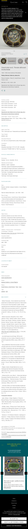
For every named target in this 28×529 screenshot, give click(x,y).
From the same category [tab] (14, 452)
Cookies (14, 505)
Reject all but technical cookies (14, 522)
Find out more (16, 514)
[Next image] (25, 61)
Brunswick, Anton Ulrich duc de (8, 233)
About (14, 498)
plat (7, 291)
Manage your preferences (14, 525)
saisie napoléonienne (6, 277)
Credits (14, 507)
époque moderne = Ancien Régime (9, 282)
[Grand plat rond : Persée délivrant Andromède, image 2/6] (12, 61)
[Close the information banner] (26, 12)
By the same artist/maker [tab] (14, 450)
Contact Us (14, 500)
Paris (17, 287)
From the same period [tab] (14, 451)
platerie (3, 291)
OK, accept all (14, 518)
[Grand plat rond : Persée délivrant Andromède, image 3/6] (20, 61)
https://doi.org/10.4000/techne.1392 (10, 331)
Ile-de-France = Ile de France (8, 287)
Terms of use (14, 503)
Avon (20, 287)
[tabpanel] (14, 473)
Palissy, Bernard (5, 75)
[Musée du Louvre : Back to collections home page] (14, 2)
